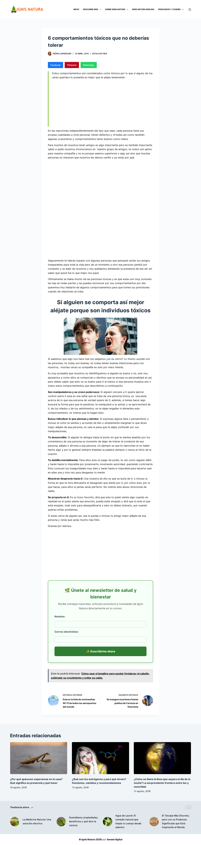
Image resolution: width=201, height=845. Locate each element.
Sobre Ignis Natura (115, 9)
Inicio (76, 9)
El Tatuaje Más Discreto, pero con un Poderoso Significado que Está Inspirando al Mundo (176, 821)
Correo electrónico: (66, 631)
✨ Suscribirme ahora (100, 651)
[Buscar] (190, 9)
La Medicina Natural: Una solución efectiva (37, 821)
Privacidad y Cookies (169, 9)
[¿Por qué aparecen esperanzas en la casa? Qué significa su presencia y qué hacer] (38, 758)
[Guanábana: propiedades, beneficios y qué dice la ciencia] (61, 821)
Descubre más (90, 9)
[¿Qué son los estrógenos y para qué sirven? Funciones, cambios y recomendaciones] (100, 758)
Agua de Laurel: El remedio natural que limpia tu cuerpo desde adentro (128, 821)
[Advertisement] (102, 103)
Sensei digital (114, 839)
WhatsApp (88, 65)
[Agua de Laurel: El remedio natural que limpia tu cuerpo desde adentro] (107, 821)
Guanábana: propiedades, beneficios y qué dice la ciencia (83, 821)
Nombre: (59, 616)
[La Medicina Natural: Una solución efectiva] (14, 821)
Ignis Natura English (143, 9)
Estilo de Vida (99, 53)
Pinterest (71, 65)
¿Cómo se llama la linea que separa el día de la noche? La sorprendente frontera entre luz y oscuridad (162, 783)
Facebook (55, 65)
